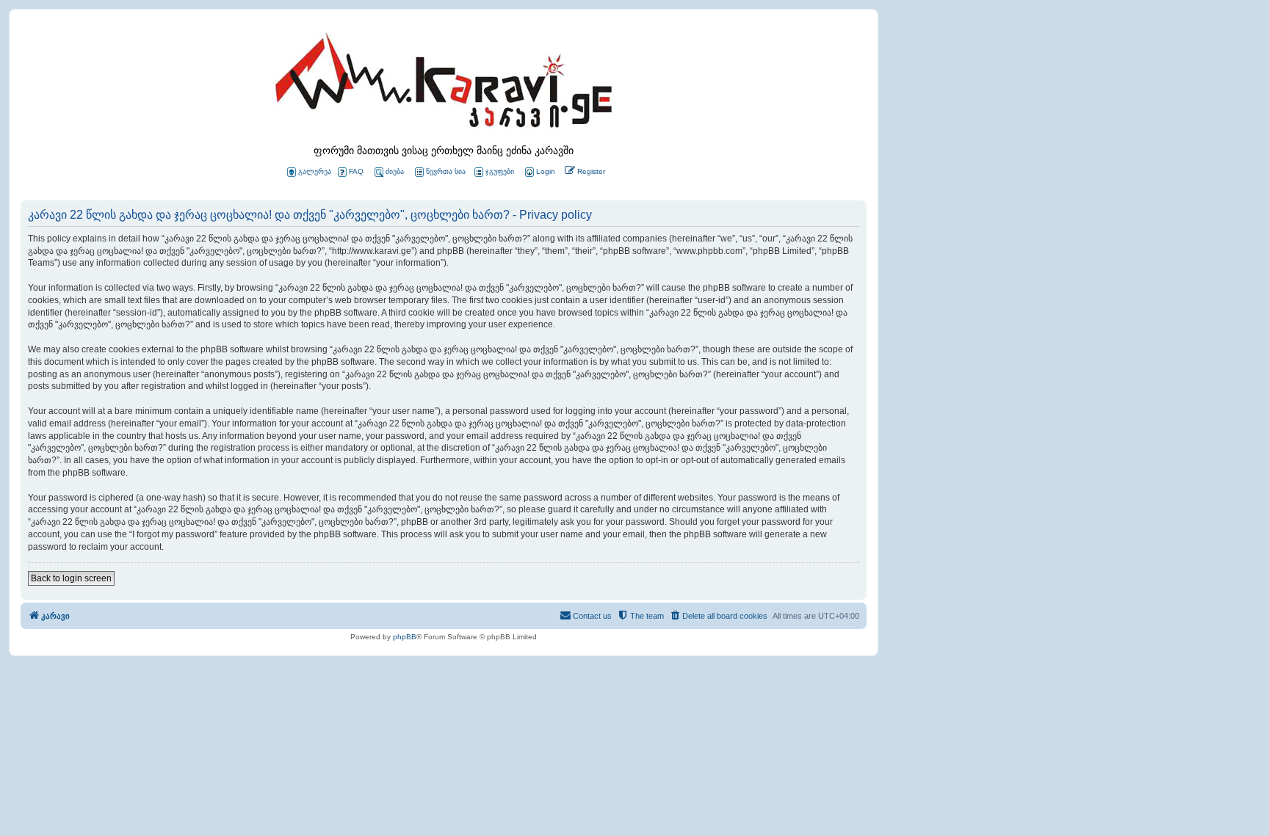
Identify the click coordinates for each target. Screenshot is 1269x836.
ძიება (395, 171)
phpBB (404, 637)
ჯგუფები (499, 171)
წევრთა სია (446, 171)
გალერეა (314, 171)
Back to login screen (71, 578)
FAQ (356, 171)
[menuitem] (539, 172)
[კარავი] (443, 84)
